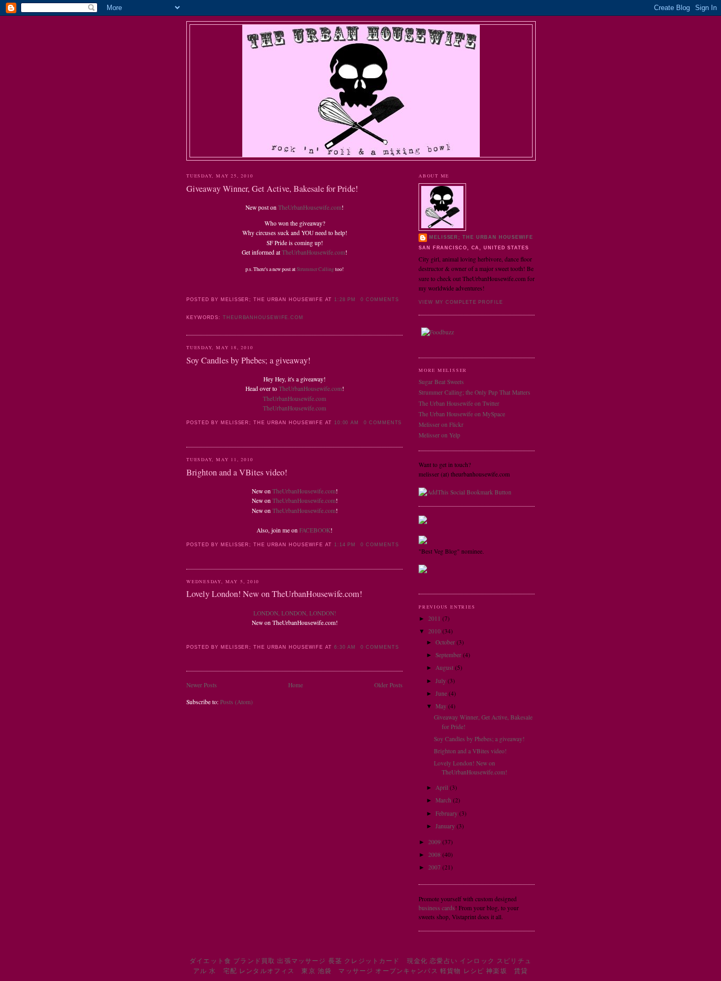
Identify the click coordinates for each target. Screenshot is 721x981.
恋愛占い (444, 961)
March (444, 800)
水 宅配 (223, 971)
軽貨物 (450, 971)
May (441, 706)
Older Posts (388, 685)
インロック (477, 961)
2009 (435, 842)
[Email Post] (187, 306)
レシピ (473, 971)
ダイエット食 (210, 961)
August (445, 667)
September (449, 655)
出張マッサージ (301, 961)
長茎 (335, 961)
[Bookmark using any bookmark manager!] (465, 492)
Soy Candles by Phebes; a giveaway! (248, 360)
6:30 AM (345, 647)
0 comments (379, 299)
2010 (435, 631)
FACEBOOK (314, 530)
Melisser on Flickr (441, 424)
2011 (435, 618)
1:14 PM (345, 544)
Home (295, 685)
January (446, 826)
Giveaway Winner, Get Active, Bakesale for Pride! (272, 188)
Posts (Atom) (236, 702)
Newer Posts (201, 685)
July (441, 681)
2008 (435, 854)
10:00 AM (346, 422)
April (442, 787)
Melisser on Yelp (439, 435)
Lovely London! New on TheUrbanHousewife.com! (274, 594)
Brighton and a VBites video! (236, 472)
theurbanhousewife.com (263, 317)
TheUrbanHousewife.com (309, 207)
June (442, 693)
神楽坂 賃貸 (507, 971)
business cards (437, 908)
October (446, 642)
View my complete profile (461, 302)
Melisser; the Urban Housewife (481, 237)
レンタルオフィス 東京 (277, 971)
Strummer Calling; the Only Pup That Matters (474, 392)
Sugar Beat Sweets (441, 382)
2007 (435, 867)
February (447, 813)
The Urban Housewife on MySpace (462, 414)
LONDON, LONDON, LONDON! (294, 613)
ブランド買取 (254, 961)
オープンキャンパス (406, 971)
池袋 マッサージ (345, 971)
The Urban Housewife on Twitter (459, 403)
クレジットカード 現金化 (386, 961)
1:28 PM (345, 299)
